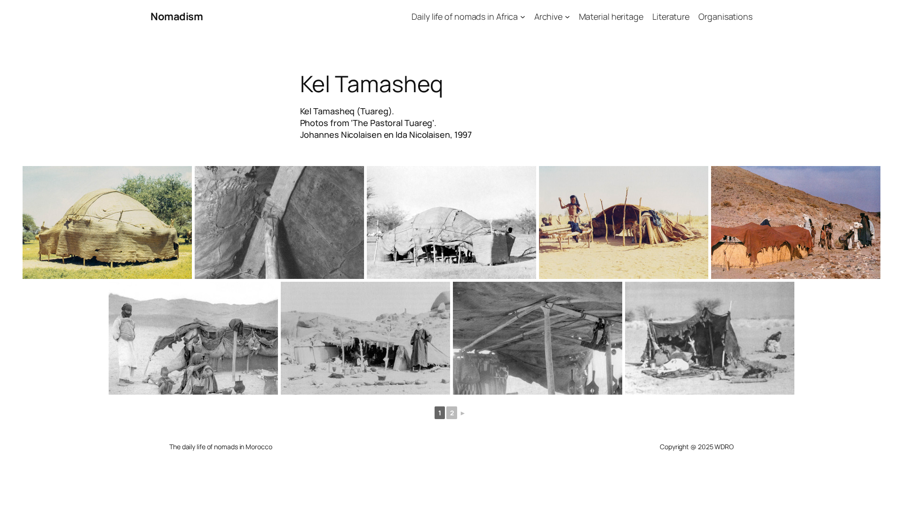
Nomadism (176, 16)
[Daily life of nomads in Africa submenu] (522, 16)
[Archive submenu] (567, 16)
